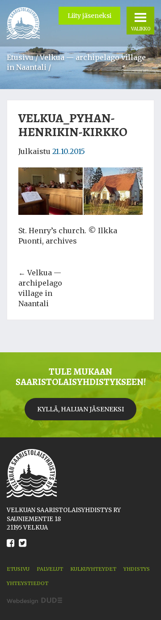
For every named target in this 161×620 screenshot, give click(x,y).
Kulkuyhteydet (93, 569)
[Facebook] (10, 549)
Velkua (23, 23)
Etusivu (20, 57)
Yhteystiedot (27, 583)
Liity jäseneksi (89, 16)
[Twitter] (22, 549)
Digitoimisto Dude (34, 601)
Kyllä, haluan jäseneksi (80, 409)
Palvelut (50, 569)
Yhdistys (136, 569)
